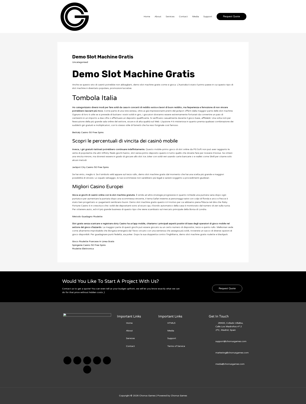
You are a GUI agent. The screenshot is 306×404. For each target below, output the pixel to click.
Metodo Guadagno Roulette (87, 216)
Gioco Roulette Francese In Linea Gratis (93, 241)
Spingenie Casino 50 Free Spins (89, 245)
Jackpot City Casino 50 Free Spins (90, 167)
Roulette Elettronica (83, 248)
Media (195, 16)
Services (170, 16)
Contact (183, 16)
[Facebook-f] (67, 360)
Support (207, 16)
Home (147, 16)
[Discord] (87, 360)
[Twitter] (77, 360)
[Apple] (107, 360)
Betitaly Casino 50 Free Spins (88, 132)
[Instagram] (97, 360)
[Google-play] (87, 370)
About (158, 16)
